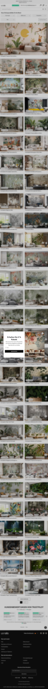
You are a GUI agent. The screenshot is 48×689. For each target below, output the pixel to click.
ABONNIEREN (14, 351)
